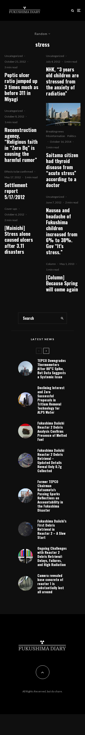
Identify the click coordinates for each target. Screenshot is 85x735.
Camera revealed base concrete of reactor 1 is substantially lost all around (50, 583)
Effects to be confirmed (19, 171)
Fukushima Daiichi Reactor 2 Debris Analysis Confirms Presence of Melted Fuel (52, 431)
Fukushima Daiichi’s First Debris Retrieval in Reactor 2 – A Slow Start (51, 529)
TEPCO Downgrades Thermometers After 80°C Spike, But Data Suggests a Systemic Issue (51, 368)
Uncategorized (14, 56)
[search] (62, 318)
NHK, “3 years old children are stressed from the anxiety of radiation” (62, 81)
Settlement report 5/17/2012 (16, 191)
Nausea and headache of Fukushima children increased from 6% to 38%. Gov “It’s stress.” (61, 231)
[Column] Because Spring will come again (62, 283)
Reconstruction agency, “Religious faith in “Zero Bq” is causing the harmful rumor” (21, 145)
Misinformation (55, 136)
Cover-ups (11, 208)
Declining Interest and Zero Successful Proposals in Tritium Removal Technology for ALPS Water (51, 400)
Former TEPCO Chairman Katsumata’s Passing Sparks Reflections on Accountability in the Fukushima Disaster (50, 495)
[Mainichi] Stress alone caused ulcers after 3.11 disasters (19, 240)
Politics (71, 136)
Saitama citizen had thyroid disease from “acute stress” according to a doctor (62, 170)
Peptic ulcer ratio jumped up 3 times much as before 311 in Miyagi (21, 87)
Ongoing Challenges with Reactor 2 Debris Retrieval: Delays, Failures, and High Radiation (52, 556)
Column (51, 264)
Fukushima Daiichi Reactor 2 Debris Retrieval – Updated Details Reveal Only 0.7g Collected (50, 460)
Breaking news (55, 131)
